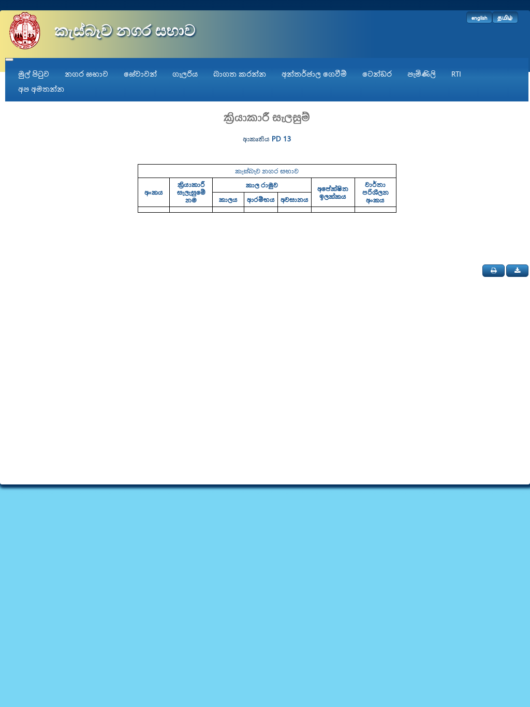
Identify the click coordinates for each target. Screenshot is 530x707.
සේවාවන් (140, 74)
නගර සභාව (86, 74)
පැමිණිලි (421, 74)
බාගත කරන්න (239, 74)
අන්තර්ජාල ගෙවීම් (314, 74)
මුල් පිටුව (33, 74)
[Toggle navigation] (9, 59)
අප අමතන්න (41, 89)
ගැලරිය (185, 74)
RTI (456, 74)
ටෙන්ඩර (377, 74)
